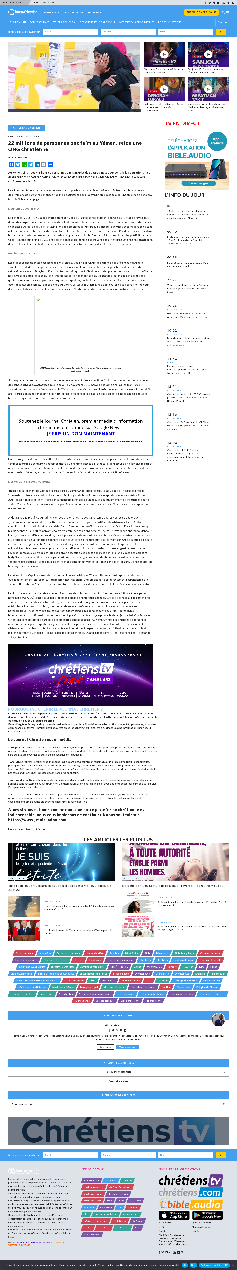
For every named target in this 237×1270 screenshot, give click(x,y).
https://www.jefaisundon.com (37, 819)
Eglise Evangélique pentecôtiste (56, 973)
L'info (149, 980)
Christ (137, 966)
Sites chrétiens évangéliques (95, 993)
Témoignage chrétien (182, 993)
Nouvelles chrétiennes (143, 987)
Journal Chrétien (130, 980)
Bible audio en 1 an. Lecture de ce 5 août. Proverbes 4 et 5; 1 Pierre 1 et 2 (172, 885)
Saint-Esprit (47, 993)
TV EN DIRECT (182, 123)
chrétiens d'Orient (183, 960)
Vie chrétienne (153, 1000)
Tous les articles (127, 1047)
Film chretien (218, 973)
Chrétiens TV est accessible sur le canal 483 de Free (164, 71)
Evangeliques (142, 973)
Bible (147, 953)
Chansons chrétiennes (56, 960)
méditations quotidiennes (32, 987)
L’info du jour (111, 1180)
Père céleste (183, 987)
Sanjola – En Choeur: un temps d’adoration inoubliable (205, 71)
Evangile (200, 973)
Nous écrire (165, 1222)
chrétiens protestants (92, 966)
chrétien (78, 960)
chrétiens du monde (210, 960)
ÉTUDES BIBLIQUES (64, 22)
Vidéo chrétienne (130, 1000)
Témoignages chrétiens (212, 993)
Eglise (213, 966)
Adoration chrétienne (68, 953)
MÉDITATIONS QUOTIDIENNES (136, 22)
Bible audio (162, 953)
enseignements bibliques (93, 973)
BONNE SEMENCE (39, 22)
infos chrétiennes (74, 980)
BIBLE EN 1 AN (18, 22)
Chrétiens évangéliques (32, 966)
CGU (161, 1226)
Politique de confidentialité (214, 1265)
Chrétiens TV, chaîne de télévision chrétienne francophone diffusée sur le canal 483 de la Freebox (172, 1239)
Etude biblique (121, 973)
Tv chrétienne (82, 1000)
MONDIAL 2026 (51, 12)
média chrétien (211, 980)
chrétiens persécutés (62, 966)
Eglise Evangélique (21, 973)
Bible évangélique (184, 953)
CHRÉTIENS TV (119, 966)
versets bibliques (105, 1000)
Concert (172, 966)
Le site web (105, 1047)
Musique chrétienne (63, 987)
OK (184, 1265)
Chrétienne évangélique (120, 960)
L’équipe (196, 1231)
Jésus (93, 980)
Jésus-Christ (109, 980)
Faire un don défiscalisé (201, 12)
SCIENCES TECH (93, 12)
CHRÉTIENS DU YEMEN (26, 127)
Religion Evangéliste (22, 993)
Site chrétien (66, 993)
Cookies (163, 1231)
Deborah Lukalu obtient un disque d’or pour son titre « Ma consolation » (163, 107)
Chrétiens (145, 960)
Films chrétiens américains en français (37, 980)
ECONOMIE (77, 12)
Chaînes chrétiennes (26, 960)
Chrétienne (95, 960)
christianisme (154, 966)
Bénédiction (132, 953)
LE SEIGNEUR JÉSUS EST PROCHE (97, 22)
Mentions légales (201, 1226)
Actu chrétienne (25, 953)
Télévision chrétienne (152, 993)
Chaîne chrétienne (210, 953)
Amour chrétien (95, 953)
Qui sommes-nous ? (202, 1222)
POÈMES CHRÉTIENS (169, 22)
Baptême (114, 953)
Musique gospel (89, 987)
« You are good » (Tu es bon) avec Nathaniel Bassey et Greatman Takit (207, 107)
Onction (166, 987)
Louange (163, 980)
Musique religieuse (114, 987)
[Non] (233, 1265)
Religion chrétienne (207, 987)
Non (193, 1265)
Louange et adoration (185, 980)
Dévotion (188, 966)
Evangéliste (162, 973)
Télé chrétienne (125, 993)
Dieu (201, 966)
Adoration (45, 953)
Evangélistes (182, 973)
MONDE (66, 12)
